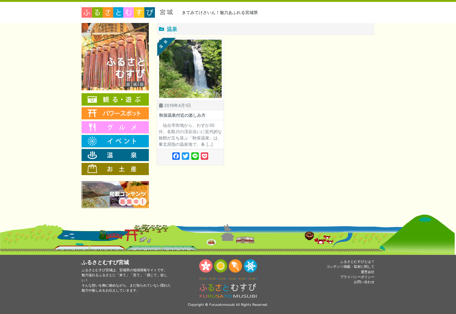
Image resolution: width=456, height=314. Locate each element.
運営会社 (367, 272)
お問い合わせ (364, 282)
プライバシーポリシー (357, 277)
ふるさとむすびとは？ (357, 262)
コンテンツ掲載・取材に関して (350, 267)
